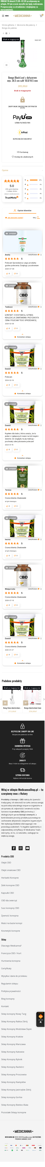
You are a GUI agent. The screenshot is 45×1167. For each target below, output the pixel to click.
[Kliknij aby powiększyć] (6, 65)
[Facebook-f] (14, 848)
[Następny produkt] (9, 33)
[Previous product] (3, 33)
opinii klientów (11, 190)
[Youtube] (28, 848)
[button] (15, 210)
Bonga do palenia (9, 28)
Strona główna (8, 25)
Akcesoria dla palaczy (26, 25)
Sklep (3, 939)
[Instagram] (21, 848)
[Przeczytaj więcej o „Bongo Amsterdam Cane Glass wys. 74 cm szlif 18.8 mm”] (25, 702)
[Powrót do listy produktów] (6, 33)
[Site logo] (22, 15)
